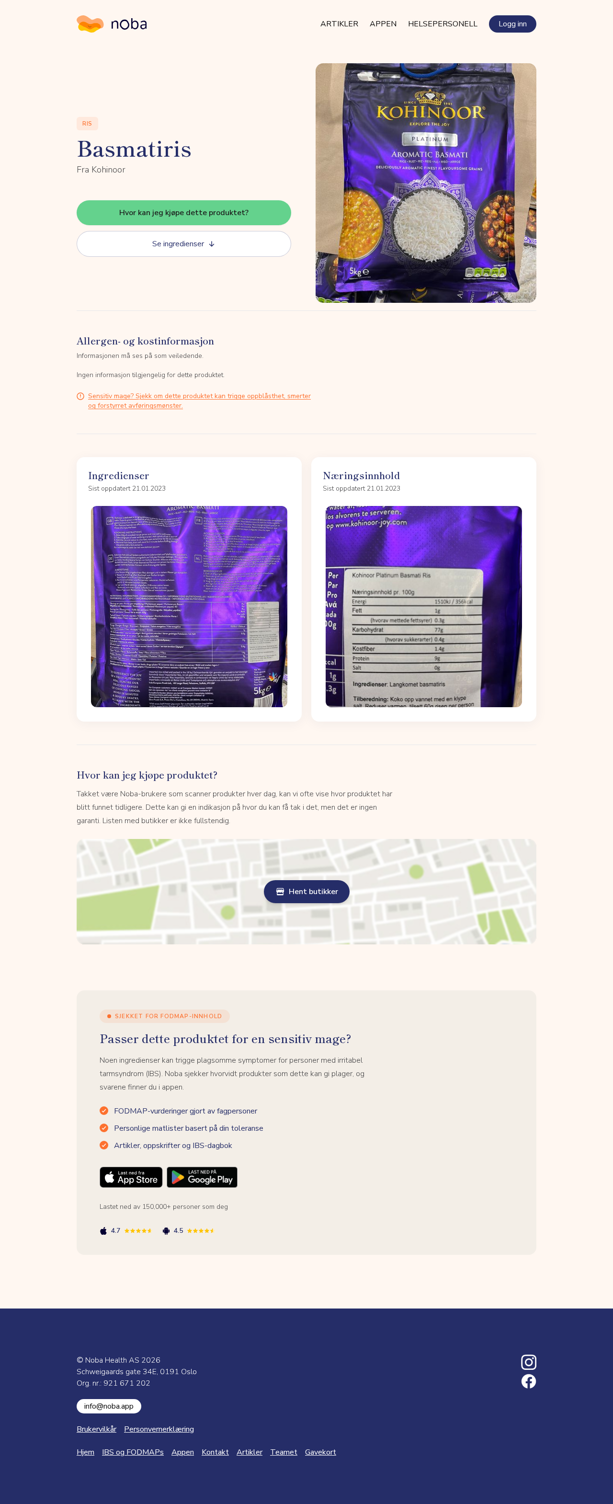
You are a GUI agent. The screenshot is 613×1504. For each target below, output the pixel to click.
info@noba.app (109, 1406)
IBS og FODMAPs (133, 1452)
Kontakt (215, 1452)
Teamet (283, 1452)
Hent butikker (313, 891)
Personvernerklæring (159, 1429)
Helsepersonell (442, 24)
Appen (383, 24)
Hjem (85, 1452)
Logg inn (513, 24)
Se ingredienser (178, 244)
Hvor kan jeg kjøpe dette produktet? (184, 212)
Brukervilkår (96, 1429)
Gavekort (320, 1452)
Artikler (339, 24)
